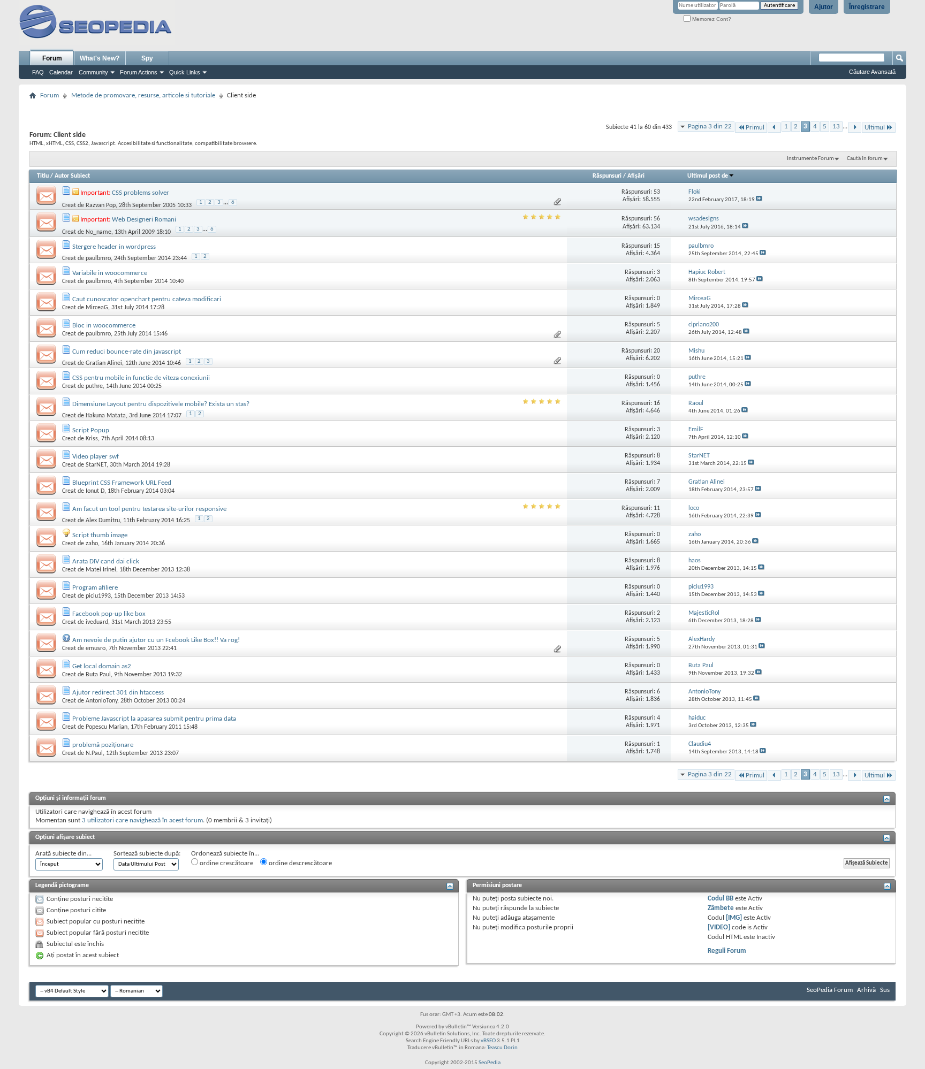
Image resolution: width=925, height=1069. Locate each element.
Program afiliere (95, 587)
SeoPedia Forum (830, 990)
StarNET (96, 465)
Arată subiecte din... (63, 853)
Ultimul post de (707, 176)
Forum (52, 58)
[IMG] (734, 917)
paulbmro (98, 258)
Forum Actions (138, 72)
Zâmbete (721, 908)
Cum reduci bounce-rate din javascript (126, 351)
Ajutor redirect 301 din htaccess (118, 692)
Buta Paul (98, 674)
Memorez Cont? (711, 19)
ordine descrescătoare (299, 863)
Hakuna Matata (106, 416)
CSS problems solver (140, 192)
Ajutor (823, 7)
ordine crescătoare (225, 863)
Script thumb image (99, 535)
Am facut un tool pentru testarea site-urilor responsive (149, 509)
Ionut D (95, 491)
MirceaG (97, 307)
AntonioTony (101, 701)
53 (657, 192)
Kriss (92, 439)
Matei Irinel (101, 570)
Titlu (43, 176)
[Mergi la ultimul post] (759, 200)
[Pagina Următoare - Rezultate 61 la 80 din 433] (854, 128)
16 (657, 403)
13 (836, 126)
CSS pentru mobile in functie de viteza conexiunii (141, 378)
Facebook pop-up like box (109, 613)
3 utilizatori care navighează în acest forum (142, 820)
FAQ (38, 72)
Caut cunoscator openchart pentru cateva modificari (146, 299)
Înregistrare (867, 7)
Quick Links (184, 72)
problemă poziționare (102, 745)
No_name (98, 232)
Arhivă (866, 990)
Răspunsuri (607, 176)
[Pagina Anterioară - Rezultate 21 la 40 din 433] (774, 128)
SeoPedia (490, 1063)
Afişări (636, 176)
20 (657, 351)
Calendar (61, 72)
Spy (147, 58)
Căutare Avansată (872, 71)
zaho (92, 543)
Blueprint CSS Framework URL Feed (121, 482)
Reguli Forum (727, 951)
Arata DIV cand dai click (105, 561)
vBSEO (488, 1041)
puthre (94, 386)
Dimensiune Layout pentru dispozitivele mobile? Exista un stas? (160, 404)
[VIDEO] (719, 927)
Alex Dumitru (103, 520)
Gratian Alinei (104, 363)
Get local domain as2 (101, 666)
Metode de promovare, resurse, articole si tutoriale (143, 95)
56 (657, 219)
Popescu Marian (106, 727)
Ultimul (875, 127)
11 (657, 508)
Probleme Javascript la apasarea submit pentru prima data (154, 718)
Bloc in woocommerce (103, 325)
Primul (755, 127)
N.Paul (94, 753)
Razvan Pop (101, 205)
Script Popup (90, 430)
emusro (95, 648)
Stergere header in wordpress (114, 246)
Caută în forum (865, 159)
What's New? (99, 58)
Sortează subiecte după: (146, 853)
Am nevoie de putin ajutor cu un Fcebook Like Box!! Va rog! (156, 640)
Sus (885, 990)
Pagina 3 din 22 (710, 126)
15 (657, 246)
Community (93, 72)
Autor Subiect (72, 176)
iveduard (97, 622)
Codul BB (720, 898)
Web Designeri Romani (144, 219)
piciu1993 (98, 596)
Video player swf (95, 456)
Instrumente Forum (810, 159)
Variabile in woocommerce (109, 273)
